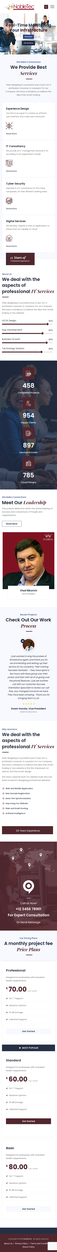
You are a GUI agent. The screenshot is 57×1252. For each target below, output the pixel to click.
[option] (28, 567)
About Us (8, 1243)
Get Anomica (28, 43)
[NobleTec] (20, 6)
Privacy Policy (21, 1243)
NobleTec (27, 1239)
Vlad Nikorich (28, 590)
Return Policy (29, 1247)
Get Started (28, 1031)
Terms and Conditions (40, 1243)
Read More (28, 37)
